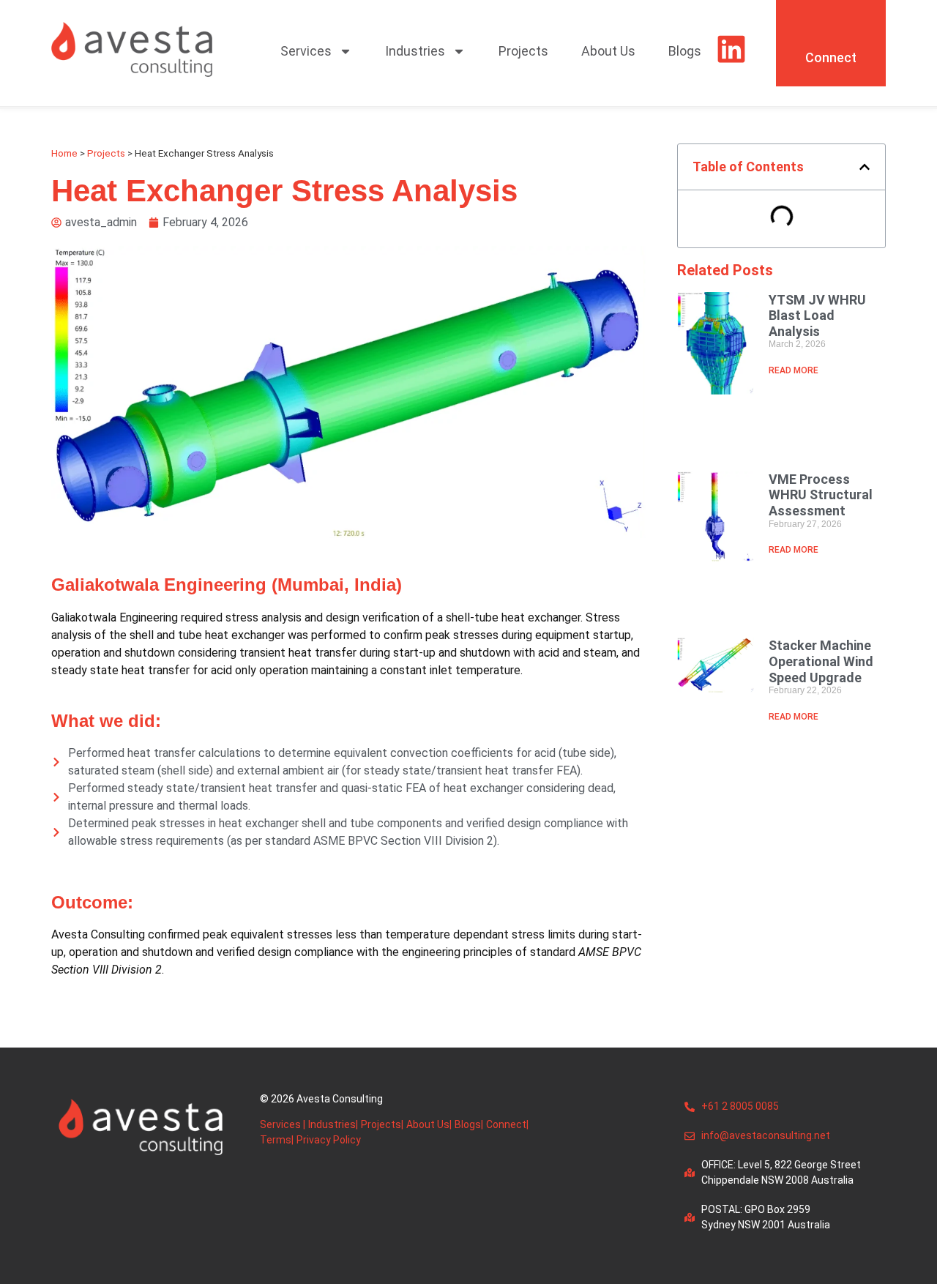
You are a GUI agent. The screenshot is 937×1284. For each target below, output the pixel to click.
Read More (793, 370)
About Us (608, 51)
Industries (415, 51)
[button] (864, 167)
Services (306, 51)
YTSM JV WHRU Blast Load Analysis (817, 315)
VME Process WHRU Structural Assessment (821, 494)
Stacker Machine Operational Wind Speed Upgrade (821, 661)
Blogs (684, 51)
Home (64, 153)
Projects (523, 51)
